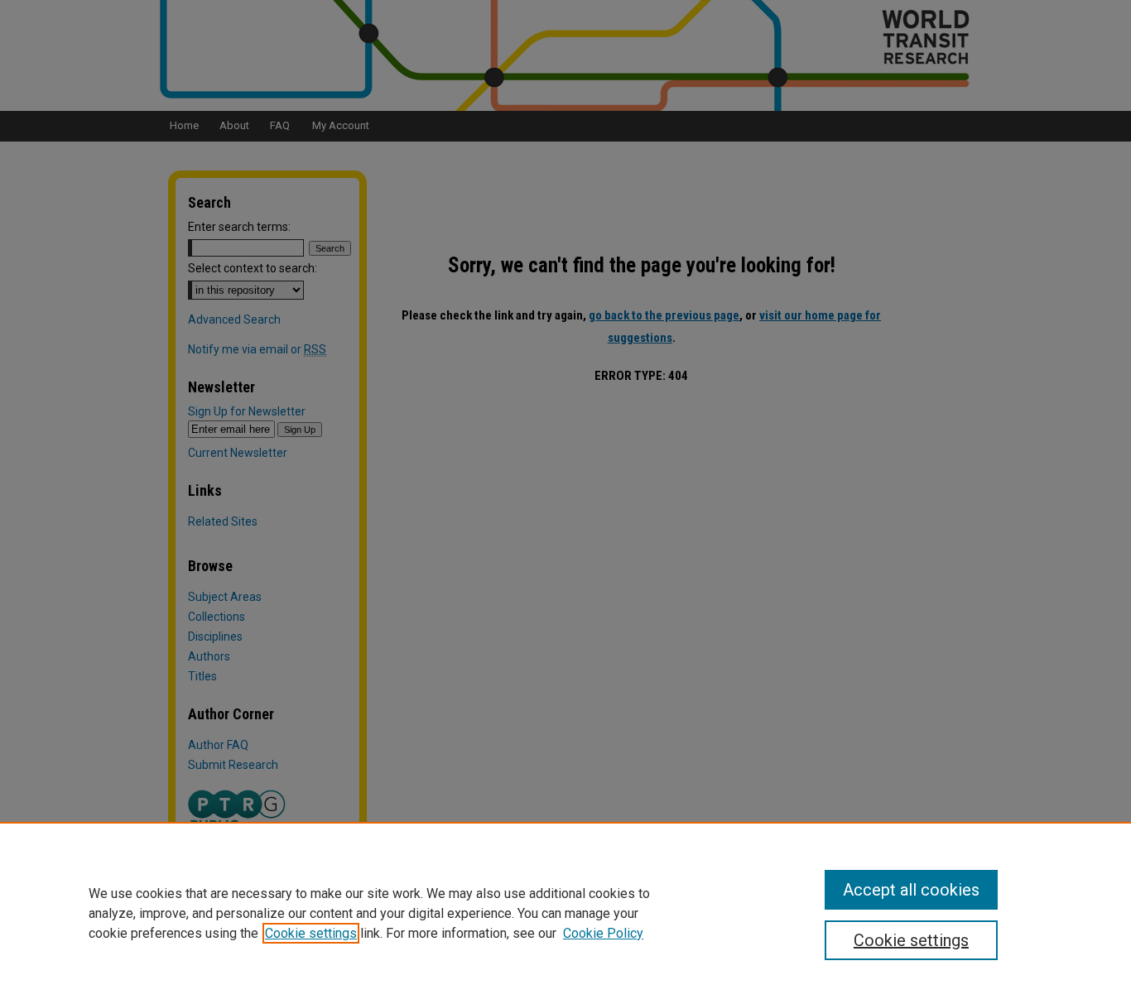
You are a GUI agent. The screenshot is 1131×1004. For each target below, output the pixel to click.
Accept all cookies (911, 890)
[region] (565, 913)
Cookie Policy (603, 933)
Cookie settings (311, 933)
